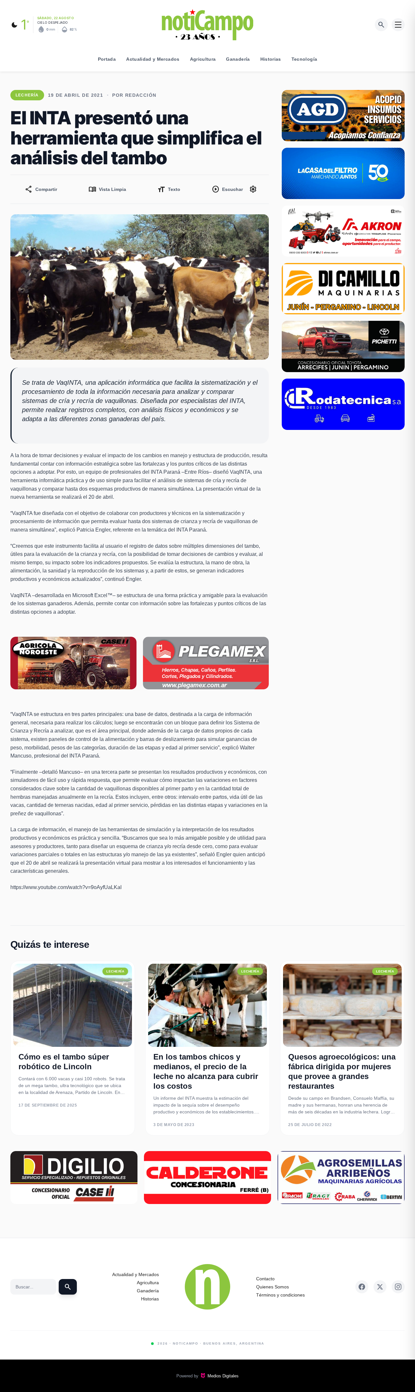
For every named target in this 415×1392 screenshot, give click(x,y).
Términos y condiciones (280, 1295)
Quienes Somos (272, 1286)
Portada (107, 59)
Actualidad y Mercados (152, 59)
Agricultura (203, 59)
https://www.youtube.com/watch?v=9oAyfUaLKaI (66, 887)
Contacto (265, 1278)
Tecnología (304, 59)
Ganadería (238, 59)
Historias (270, 59)
